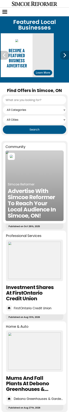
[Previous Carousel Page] (4, 55)
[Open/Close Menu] (4, 11)
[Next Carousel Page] (64, 55)
